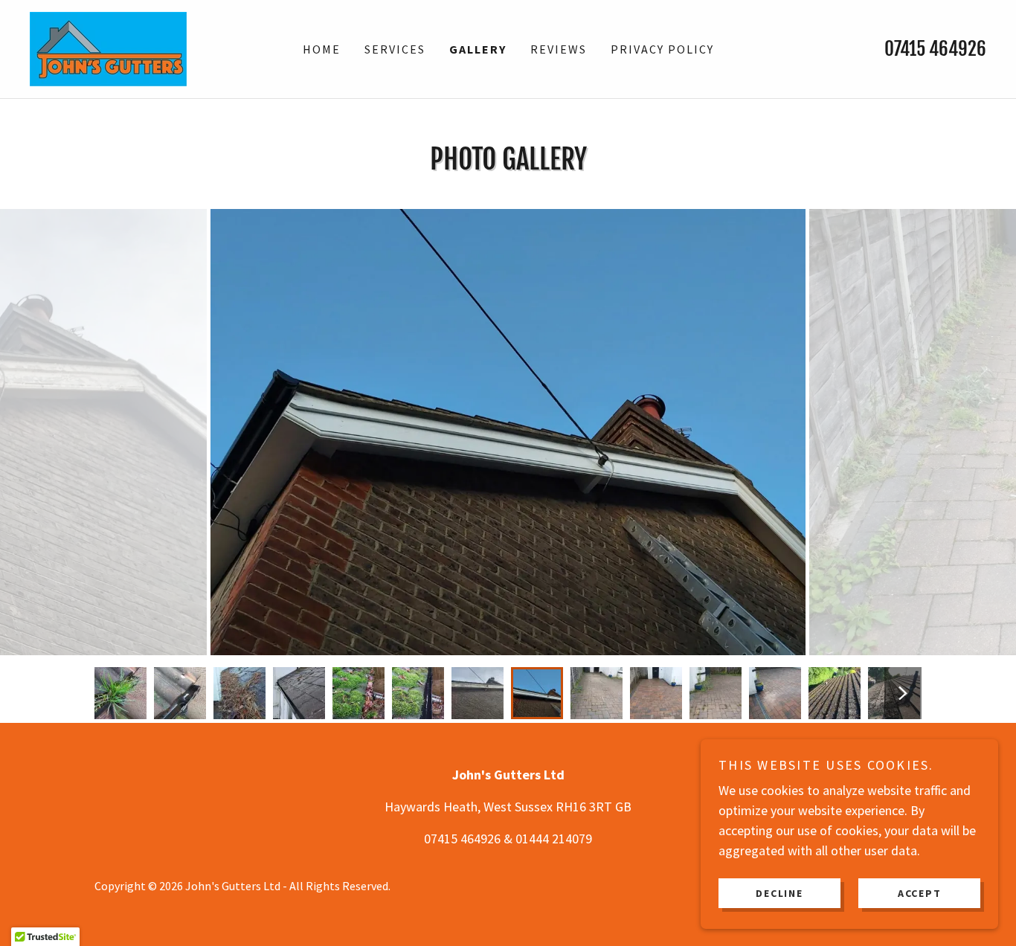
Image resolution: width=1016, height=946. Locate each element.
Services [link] (394, 49)
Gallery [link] (478, 49)
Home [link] (322, 49)
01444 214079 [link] (553, 838)
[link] (108, 47)
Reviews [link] (558, 49)
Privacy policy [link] (662, 49)
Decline (779, 892)
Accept (920, 892)
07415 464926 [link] (935, 48)
